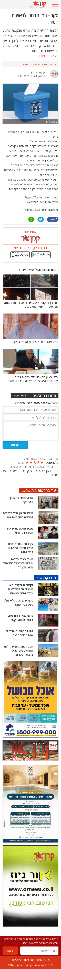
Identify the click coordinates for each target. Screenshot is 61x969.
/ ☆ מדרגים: (48, 56)
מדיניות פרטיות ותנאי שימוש (36, 959)
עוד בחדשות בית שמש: (39, 490)
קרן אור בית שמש (24, 965)
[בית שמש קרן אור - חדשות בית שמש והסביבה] (25, 4)
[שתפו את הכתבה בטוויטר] (40, 219)
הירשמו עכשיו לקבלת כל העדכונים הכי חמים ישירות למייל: (31, 939)
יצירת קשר (17, 959)
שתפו (52, 219)
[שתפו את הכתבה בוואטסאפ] (31, 219)
